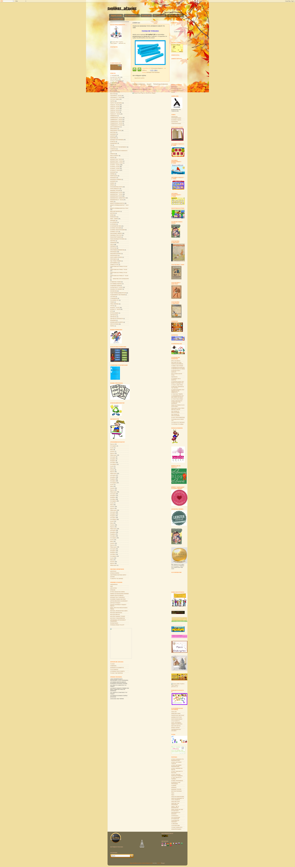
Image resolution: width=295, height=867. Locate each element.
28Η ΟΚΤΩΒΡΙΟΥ (114, 79)
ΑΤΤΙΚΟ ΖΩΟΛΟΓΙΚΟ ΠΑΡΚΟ (117, 591)
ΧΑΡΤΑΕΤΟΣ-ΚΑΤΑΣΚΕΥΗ (116, 318)
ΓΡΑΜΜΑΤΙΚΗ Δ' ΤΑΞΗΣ (116, 121)
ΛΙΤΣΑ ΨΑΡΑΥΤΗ (175, 721)
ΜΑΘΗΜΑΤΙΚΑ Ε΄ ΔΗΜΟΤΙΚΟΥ (117, 197)
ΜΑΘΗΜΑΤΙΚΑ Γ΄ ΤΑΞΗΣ (116, 194)
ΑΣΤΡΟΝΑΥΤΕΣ (114, 92)
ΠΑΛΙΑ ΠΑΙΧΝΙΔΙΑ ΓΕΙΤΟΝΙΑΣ (117, 239)
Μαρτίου (112, 444)
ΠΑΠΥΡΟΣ (112, 240)
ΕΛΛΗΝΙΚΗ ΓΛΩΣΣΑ (176, 119)
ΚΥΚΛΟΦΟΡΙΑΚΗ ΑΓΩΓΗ (116, 186)
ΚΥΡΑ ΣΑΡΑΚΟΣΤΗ (115, 188)
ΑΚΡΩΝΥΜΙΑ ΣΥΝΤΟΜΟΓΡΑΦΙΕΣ (176, 117)
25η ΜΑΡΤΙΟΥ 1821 (115, 77)
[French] (165, 843)
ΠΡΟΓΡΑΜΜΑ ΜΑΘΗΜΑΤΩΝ (117, 250)
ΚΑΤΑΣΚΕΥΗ (113, 177)
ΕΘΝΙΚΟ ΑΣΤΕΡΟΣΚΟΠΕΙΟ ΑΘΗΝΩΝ (119, 593)
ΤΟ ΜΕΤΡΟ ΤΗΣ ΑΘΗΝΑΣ (116, 578)
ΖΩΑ (111, 145)
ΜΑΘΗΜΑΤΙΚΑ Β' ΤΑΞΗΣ (116, 192)
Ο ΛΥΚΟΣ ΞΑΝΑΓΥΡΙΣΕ (177, 384)
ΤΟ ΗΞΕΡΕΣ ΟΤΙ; (114, 300)
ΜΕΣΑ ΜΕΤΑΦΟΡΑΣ (115, 211)
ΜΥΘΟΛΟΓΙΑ (113, 216)
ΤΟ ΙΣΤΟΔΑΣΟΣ (114, 669)
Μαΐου (111, 449)
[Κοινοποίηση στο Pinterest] (156, 70)
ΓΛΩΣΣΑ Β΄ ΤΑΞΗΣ (114, 106)
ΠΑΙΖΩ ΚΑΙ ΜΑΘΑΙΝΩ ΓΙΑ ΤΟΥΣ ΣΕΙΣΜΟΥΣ (177, 799)
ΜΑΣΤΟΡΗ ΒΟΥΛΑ (175, 725)
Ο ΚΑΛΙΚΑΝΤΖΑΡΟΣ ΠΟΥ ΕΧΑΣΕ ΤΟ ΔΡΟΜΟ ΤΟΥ (177, 382)
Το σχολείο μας (159, 15)
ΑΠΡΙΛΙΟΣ (112, 90)
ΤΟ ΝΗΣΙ (112, 664)
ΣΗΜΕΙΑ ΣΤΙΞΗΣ (114, 264)
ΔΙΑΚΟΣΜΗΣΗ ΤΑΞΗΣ (115, 130)
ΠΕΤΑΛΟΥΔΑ (113, 248)
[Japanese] (162, 845)
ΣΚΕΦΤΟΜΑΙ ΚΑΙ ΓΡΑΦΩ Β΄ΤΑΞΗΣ (118, 266)
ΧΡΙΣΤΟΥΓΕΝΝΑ (114, 324)
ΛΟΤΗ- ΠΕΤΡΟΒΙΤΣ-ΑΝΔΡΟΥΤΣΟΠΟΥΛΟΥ (176, 723)
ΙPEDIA (173, 92)
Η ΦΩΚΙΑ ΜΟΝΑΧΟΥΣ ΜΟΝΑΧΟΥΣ (118, 150)
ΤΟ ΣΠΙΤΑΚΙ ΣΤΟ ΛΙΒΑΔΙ (177, 424)
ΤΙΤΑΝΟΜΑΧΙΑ (113, 298)
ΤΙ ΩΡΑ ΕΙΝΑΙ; (174, 823)
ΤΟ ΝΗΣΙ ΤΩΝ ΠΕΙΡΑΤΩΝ (116, 673)
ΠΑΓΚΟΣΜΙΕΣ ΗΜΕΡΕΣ (116, 233)
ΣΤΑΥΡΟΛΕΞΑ (174, 815)
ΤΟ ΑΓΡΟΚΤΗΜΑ (175, 825)
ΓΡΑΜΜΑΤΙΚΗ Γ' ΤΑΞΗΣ (116, 119)
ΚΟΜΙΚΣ (112, 183)
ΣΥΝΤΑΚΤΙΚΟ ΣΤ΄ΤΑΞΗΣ (116, 287)
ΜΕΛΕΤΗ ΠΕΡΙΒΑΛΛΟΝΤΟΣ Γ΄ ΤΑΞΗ (119, 205)
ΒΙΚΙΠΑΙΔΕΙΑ (174, 86)
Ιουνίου (112, 447)
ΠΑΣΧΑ (112, 244)
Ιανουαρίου (113, 457)
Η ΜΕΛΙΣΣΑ (113, 148)
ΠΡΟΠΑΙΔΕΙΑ (113, 251)
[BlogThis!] (152, 70)
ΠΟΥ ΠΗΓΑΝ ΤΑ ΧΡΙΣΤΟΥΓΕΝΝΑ (175, 412)
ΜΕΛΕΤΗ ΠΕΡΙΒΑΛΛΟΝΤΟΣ (117, 203)
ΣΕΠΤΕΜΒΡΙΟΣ (114, 262)
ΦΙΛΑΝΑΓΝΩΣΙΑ (114, 623)
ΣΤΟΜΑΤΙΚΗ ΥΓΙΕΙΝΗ (115, 281)
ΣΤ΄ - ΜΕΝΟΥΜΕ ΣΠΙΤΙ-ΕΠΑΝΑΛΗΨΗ (119, 278)
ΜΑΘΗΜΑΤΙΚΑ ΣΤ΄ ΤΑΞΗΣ (116, 199)
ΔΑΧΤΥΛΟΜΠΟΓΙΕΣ (115, 126)
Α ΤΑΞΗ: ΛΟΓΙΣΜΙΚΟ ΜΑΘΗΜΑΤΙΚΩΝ (176, 766)
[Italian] (174, 843)
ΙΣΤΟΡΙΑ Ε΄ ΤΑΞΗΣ (115, 168)
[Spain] (171, 843)
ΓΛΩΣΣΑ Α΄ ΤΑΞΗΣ (114, 104)
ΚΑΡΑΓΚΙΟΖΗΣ (114, 175)
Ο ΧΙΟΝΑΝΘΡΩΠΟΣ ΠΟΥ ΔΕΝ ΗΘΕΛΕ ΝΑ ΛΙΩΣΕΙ (177, 396)
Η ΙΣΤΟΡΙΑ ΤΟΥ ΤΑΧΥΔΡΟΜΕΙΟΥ (118, 147)
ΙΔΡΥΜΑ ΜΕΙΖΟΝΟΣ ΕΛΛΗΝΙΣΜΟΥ (119, 601)
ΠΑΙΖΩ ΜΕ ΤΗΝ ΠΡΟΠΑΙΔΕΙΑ (175, 804)
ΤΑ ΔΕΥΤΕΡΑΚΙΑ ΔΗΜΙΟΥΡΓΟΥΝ (118, 292)
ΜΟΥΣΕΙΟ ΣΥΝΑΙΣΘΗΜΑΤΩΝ (117, 618)
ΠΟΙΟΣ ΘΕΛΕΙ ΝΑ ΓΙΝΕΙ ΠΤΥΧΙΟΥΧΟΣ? (177, 810)
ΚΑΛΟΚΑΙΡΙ (113, 172)
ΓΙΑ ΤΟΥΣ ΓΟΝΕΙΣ (114, 99)
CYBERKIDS (113, 665)
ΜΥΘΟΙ (112, 215)
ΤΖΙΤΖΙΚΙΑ (112, 296)
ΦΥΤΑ (111, 311)
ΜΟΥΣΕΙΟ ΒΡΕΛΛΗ (115, 614)
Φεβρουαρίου (113, 455)
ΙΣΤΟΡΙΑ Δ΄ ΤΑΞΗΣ (114, 166)
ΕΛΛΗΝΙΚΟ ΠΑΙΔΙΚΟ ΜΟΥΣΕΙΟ (118, 599)
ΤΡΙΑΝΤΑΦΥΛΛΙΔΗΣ (176, 123)
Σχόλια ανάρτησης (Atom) (145, 89)
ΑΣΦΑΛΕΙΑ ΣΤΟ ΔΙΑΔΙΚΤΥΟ (117, 667)
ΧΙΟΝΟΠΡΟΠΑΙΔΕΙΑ (176, 829)
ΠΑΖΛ (172, 793)
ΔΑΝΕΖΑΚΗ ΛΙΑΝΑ (175, 713)
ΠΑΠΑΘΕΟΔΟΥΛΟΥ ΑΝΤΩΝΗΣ (176, 730)
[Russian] (179, 843)
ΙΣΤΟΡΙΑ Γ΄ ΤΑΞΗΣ (114, 164)
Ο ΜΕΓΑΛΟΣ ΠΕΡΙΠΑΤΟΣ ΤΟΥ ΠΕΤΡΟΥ (177, 387)
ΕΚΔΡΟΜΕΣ (113, 137)
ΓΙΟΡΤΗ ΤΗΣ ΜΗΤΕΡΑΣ (116, 103)
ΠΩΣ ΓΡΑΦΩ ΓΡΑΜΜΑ (115, 261)
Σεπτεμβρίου (113, 446)
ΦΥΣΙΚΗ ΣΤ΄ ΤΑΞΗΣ (115, 309)
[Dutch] (176, 843)
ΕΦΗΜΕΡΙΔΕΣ (113, 143)
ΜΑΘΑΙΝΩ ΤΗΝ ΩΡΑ (115, 190)
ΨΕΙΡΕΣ (112, 326)
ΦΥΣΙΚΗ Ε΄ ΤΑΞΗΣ (114, 307)
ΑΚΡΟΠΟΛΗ (113, 571)
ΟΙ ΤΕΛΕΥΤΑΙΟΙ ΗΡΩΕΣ (177, 399)
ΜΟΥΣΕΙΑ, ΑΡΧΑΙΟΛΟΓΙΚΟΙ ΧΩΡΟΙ (118, 610)
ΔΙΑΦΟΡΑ (112, 136)
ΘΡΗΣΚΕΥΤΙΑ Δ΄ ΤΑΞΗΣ (116, 159)
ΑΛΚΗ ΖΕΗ (174, 711)
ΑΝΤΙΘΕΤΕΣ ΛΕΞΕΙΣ (115, 86)
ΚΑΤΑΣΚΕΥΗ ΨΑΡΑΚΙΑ (115, 179)
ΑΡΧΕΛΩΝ (112, 590)
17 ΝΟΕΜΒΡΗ (113, 75)
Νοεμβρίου (112, 460)
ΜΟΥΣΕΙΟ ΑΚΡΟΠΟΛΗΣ (116, 612)
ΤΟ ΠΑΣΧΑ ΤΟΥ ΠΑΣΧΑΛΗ (177, 422)
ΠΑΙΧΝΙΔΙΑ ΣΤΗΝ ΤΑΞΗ (116, 235)
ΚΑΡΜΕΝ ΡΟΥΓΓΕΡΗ (176, 717)
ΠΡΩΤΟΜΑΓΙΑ (113, 259)
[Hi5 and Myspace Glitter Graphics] (116, 41)
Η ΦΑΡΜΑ (173, 785)
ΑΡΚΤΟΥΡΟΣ (113, 588)
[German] (168, 843)
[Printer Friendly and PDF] (134, 69)
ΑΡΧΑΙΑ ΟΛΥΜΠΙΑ (114, 573)
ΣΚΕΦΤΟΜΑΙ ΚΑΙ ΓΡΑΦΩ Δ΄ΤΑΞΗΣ (118, 272)
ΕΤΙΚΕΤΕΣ (112, 141)
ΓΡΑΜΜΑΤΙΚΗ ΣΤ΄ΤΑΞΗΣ (116, 125)
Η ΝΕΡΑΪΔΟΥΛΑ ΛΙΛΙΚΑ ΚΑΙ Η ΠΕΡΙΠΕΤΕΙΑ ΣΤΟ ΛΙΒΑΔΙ (178, 368)
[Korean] (165, 845)
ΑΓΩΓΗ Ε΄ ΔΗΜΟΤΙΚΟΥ (116, 80)
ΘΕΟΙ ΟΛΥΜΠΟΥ (114, 155)
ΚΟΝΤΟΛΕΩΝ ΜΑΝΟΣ (176, 719)
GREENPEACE (114, 584)
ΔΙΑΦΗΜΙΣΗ (113, 134)
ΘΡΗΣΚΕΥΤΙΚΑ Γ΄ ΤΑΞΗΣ (116, 161)
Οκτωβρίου (113, 462)
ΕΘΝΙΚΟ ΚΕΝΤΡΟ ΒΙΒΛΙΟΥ (117, 595)
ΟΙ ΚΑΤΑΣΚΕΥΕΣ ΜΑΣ (115, 226)
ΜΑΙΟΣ (112, 201)
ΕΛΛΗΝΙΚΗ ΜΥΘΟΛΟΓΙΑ (177, 90)
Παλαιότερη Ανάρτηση (160, 84)
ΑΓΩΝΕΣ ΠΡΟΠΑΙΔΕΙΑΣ (177, 780)
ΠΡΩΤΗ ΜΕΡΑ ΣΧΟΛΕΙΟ (116, 257)
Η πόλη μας (146, 15)
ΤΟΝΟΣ (112, 302)
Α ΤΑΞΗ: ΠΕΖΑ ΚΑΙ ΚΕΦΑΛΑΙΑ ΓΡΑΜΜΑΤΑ (177, 775)
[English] (162, 843)
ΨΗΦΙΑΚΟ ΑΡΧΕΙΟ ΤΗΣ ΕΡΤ (117, 625)
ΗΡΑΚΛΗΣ (112, 153)
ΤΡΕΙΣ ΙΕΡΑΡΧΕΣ (114, 304)
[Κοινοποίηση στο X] (154, 70)
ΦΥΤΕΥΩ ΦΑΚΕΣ (114, 313)
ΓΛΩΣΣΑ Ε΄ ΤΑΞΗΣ (114, 112)
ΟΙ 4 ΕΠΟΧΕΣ (113, 222)
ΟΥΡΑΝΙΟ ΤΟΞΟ (114, 231)
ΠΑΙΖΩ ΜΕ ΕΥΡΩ (175, 801)
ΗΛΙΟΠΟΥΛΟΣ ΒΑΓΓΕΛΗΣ (177, 715)
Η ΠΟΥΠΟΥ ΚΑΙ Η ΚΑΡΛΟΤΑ (175, 371)
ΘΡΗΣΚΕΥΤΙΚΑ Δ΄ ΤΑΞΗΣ (116, 163)
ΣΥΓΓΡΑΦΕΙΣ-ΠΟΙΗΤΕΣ (116, 283)
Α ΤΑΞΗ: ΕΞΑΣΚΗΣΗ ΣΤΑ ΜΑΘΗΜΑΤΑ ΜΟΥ (177, 760)
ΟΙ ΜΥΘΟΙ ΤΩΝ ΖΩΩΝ (115, 227)
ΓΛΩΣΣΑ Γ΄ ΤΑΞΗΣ (114, 108)
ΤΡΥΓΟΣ (112, 305)
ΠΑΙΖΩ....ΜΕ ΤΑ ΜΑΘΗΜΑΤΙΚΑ (175, 807)
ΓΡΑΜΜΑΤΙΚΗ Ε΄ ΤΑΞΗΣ (116, 123)
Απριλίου (112, 451)
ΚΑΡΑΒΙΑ (112, 174)
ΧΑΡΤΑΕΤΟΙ (113, 314)
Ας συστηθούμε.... (131, 15)
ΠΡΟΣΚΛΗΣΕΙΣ (114, 255)
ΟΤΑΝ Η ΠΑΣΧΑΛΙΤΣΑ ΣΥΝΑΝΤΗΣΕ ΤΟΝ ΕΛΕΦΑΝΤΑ (176, 402)
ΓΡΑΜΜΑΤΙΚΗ (113, 115)
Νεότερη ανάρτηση (139, 84)
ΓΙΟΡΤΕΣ (112, 101)
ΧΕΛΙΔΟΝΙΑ (113, 320)
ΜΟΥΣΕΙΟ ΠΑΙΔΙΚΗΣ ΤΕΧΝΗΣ (117, 616)
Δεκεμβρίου (113, 458)
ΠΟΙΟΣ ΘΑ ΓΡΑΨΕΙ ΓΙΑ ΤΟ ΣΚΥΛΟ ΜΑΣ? (177, 406)
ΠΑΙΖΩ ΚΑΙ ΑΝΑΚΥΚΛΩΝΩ (177, 796)
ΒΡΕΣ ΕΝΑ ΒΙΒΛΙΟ (175, 360)
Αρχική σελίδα (116, 15)
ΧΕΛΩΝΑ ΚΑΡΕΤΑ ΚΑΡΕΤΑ (116, 322)
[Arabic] (168, 845)
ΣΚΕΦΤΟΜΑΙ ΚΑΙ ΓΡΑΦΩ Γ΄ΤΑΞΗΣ (118, 269)
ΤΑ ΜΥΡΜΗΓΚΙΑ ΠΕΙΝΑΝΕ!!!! (175, 821)
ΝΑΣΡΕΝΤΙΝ (174, 376)
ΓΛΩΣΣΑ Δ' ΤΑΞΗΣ (114, 110)
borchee (155, 863)
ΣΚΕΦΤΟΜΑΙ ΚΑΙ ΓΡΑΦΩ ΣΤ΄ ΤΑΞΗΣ (119, 275)
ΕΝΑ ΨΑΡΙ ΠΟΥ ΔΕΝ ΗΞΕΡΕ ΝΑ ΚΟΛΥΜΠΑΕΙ (177, 363)
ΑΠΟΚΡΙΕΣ (113, 88)
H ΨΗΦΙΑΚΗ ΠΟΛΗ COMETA (117, 671)
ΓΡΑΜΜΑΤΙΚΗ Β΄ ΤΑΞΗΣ (116, 117)
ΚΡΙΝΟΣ (112, 185)
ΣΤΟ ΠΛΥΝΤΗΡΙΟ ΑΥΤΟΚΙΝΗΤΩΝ (175, 818)
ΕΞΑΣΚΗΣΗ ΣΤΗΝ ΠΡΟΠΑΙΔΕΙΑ (175, 783)
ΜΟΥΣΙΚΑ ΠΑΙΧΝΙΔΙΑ (176, 791)
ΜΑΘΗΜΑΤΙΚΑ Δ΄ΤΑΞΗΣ (116, 196)
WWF (111, 586)
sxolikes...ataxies (122, 8)
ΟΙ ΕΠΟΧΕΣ (113, 224)
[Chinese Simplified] (171, 845)
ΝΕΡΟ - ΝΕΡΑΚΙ (114, 218)
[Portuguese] (182, 843)
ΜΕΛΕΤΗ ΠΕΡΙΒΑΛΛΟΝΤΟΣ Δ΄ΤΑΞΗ (119, 208)
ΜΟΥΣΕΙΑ (112, 213)
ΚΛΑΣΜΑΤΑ (113, 181)
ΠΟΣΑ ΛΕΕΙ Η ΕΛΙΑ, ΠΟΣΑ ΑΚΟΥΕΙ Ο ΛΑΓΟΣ (177, 409)
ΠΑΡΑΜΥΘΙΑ (113, 242)
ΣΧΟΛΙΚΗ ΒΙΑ (113, 291)
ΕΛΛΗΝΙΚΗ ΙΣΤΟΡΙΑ (176, 88)
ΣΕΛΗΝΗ (112, 576)
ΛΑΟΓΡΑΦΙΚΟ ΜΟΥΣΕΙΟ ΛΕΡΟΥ (118, 575)
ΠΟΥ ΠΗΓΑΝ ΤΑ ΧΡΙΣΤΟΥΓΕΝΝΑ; (175, 415)
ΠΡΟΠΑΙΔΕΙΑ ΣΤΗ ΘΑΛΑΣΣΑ (175, 813)
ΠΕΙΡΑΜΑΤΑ (113, 246)
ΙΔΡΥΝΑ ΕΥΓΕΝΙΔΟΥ (115, 602)
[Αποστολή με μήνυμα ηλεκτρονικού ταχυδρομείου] (151, 70)
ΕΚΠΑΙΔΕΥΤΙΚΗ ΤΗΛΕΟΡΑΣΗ (117, 597)
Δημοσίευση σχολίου (140, 78)
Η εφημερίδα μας (117, 19)
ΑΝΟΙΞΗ (112, 84)
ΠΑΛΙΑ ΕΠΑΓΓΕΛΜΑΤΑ (115, 237)
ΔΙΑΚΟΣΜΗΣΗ (113, 128)
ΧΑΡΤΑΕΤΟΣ (113, 316)
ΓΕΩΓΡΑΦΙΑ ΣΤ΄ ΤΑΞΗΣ (116, 97)
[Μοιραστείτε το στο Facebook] (155, 70)
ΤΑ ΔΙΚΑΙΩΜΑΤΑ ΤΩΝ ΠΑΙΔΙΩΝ (117, 294)
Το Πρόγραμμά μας (175, 15)
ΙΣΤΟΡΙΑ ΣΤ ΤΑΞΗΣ (115, 170)
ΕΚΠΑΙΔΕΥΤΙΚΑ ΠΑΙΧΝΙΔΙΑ (153, 72)
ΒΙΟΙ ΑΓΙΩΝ (113, 93)
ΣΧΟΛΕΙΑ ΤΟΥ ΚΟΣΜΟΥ (116, 289)
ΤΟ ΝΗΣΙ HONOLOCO (176, 827)
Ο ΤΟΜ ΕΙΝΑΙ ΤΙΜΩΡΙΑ (177, 394)
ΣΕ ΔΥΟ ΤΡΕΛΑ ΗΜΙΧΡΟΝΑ (178, 417)
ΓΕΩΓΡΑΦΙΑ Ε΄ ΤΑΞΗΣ (115, 95)
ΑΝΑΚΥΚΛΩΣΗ (113, 82)
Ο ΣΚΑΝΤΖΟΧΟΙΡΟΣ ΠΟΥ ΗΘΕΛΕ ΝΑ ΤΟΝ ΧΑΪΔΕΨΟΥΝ (177, 391)
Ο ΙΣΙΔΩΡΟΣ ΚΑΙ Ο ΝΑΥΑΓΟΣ (176, 379)
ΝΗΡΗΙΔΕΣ (113, 220)
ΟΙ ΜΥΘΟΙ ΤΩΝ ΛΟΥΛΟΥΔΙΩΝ (117, 229)
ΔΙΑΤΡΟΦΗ (113, 132)
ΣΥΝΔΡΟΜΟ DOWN (115, 285)
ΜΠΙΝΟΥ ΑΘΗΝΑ (175, 727)
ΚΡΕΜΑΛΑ (173, 787)
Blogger (163, 863)
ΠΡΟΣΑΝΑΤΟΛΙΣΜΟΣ (115, 253)
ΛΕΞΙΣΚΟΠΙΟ (174, 121)
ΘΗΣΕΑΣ (112, 157)
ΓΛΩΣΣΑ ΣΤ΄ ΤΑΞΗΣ (115, 114)
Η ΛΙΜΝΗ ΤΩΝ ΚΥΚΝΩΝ (177, 365)
